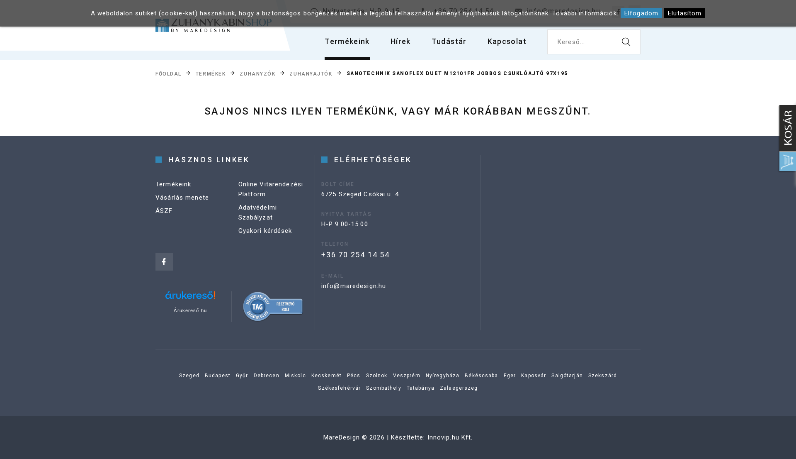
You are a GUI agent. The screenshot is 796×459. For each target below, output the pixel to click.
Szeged (189, 375)
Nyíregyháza (442, 375)
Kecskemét (326, 375)
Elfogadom (641, 13)
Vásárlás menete (182, 197)
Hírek (401, 41)
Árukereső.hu (190, 310)
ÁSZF (164, 211)
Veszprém (406, 375)
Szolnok (377, 375)
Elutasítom (684, 13)
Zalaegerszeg (459, 388)
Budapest (218, 375)
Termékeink (347, 41)
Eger (510, 375)
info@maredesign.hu (353, 286)
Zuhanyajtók (310, 74)
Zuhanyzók (257, 74)
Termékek (211, 74)
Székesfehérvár (339, 388)
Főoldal (168, 74)
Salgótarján (566, 375)
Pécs (354, 375)
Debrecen (266, 375)
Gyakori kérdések (265, 230)
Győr (242, 375)
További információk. (585, 13)
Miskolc (295, 375)
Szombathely (383, 388)
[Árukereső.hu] (190, 298)
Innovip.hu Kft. (450, 437)
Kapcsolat (507, 41)
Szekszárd (602, 375)
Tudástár (449, 41)
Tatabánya (420, 388)
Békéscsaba (481, 375)
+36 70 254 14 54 (355, 254)
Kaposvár (533, 375)
